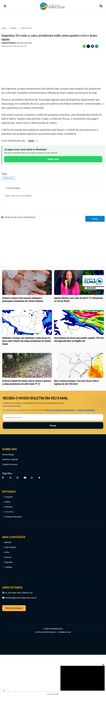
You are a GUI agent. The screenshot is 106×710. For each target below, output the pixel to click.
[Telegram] (39, 478)
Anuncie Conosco (14, 608)
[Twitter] (88, 46)
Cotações (8, 497)
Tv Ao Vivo (8, 512)
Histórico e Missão (10, 459)
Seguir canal (53, 159)
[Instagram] (18, 478)
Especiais (8, 562)
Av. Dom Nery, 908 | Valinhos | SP (19, 593)
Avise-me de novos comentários (19, 217)
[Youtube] (25, 478)
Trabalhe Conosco (10, 464)
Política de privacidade (45, 632)
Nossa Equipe (8, 454)
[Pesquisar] (101, 6)
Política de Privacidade (86, 410)
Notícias (7, 542)
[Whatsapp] (84, 46)
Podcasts (8, 507)
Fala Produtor (10, 547)
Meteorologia (9, 178)
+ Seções (8, 567)
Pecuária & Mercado (13, 517)
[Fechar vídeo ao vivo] (103, 664)
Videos (7, 502)
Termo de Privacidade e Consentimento (60, 410)
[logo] (9, 616)
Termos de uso (64, 632)
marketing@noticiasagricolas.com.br (21, 598)
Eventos (7, 557)
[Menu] (5, 6)
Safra (6, 552)
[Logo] (52, 6)
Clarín (31, 140)
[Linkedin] (96, 46)
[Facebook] (92, 46)
